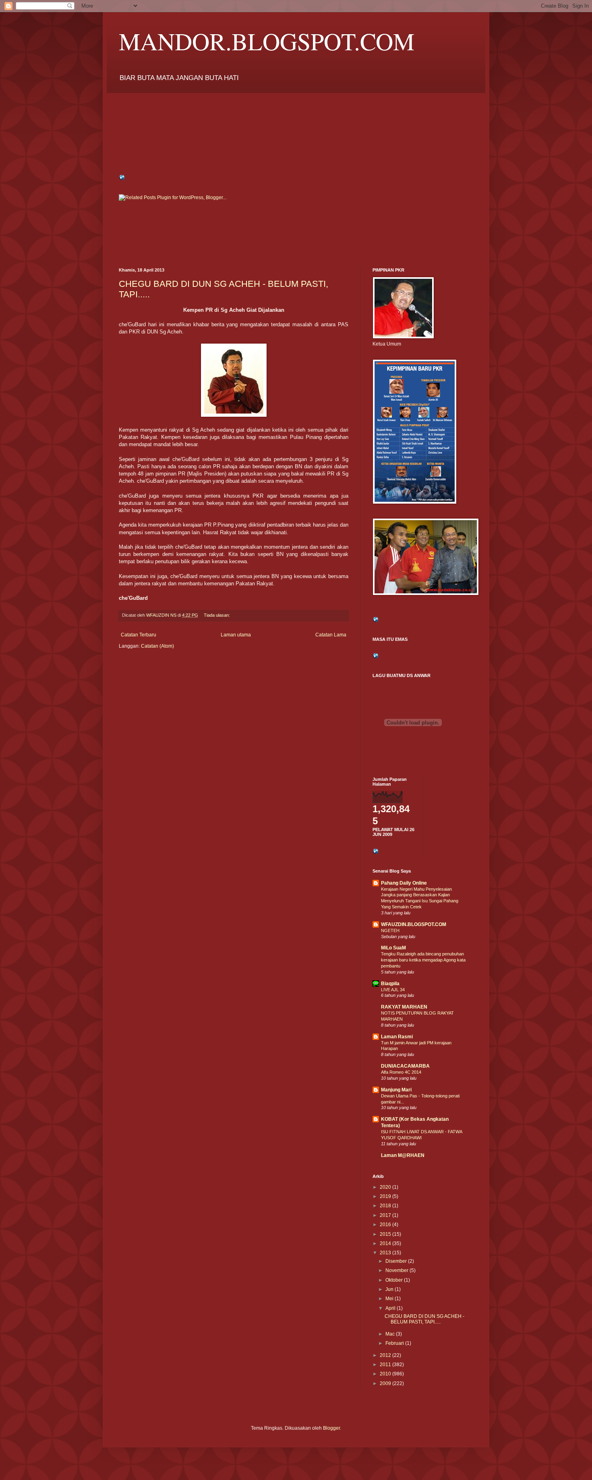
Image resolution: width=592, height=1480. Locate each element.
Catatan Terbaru (138, 635)
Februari (395, 1343)
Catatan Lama (330, 635)
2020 (386, 1187)
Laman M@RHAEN (402, 1155)
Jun (390, 1289)
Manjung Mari (396, 1090)
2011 (386, 1364)
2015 (386, 1234)
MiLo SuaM (393, 948)
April (391, 1308)
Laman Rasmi (397, 1036)
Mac (390, 1334)
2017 (386, 1215)
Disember (396, 1261)
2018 (386, 1205)
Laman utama (236, 635)
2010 (386, 1374)
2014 (386, 1243)
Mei (390, 1298)
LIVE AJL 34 (393, 989)
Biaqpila (390, 983)
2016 (386, 1224)
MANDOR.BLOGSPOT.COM (266, 41)
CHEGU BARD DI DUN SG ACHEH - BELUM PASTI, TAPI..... (424, 1319)
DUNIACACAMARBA (405, 1066)
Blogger (331, 1428)
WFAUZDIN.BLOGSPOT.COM (413, 924)
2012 (386, 1355)
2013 (386, 1253)
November (397, 1270)
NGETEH (390, 930)
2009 (386, 1383)
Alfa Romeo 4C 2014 (401, 1072)
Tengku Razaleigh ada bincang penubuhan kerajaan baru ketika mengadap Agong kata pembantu (423, 959)
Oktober (394, 1280)
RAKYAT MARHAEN (404, 1007)
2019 (386, 1196)
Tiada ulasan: (217, 615)
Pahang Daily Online (404, 883)
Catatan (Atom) (157, 646)
